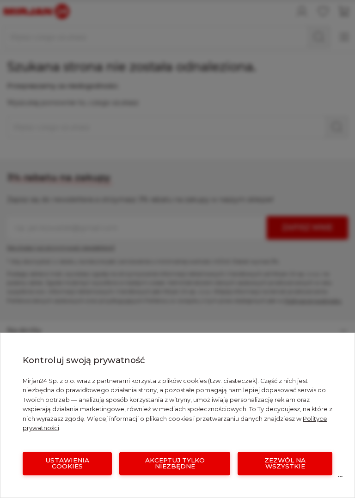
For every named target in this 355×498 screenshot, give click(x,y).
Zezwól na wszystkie (285, 463)
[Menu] (340, 478)
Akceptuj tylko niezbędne (175, 463)
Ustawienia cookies (67, 463)
